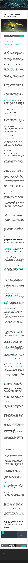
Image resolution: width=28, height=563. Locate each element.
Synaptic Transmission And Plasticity (10, 41)
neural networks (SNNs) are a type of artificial (12, 195)
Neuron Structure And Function (9, 40)
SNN (19, 533)
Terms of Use (3, 554)
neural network (14, 256)
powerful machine (12, 198)
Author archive (5, 533)
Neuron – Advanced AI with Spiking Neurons (13, 15)
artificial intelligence (7, 348)
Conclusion (6, 47)
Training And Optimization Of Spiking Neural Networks (12, 44)
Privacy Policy (3, 553)
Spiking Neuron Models (8, 43)
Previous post (20, 535)
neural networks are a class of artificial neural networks (16, 296)
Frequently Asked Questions (9, 48)
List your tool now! (6, 527)
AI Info (14, 3)
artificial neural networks (16, 335)
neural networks (8, 54)
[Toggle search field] (26, 9)
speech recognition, (14, 355)
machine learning (9, 479)
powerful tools (18, 514)
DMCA (2, 555)
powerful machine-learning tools (16, 184)
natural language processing (9, 442)
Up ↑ (26, 561)
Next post (20, 536)
